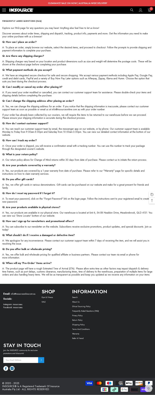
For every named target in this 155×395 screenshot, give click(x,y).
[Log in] (140, 10)
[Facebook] (5, 368)
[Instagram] (12, 368)
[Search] (132, 10)
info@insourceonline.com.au (66, 109)
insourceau (17, 304)
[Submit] (41, 360)
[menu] (4, 10)
